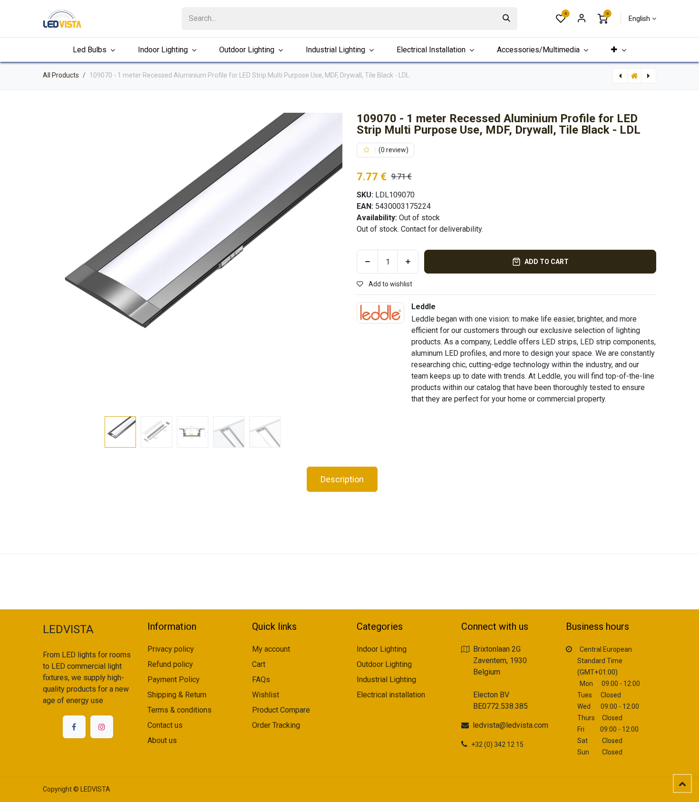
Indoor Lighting (382, 649)
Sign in (581, 18)
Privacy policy (170, 649)
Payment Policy (173, 679)
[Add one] (408, 261)
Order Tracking (276, 725)
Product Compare (281, 709)
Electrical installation (391, 694)
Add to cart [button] (546, 261)
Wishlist (265, 694)
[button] (58, 262)
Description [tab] (342, 479)
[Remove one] (367, 261)
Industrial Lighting (386, 679)
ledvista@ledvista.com (510, 725)
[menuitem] (619, 50)
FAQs (261, 679)
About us (162, 740)
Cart (258, 664)
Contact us (165, 725)
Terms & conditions (179, 709)
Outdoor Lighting (384, 664)
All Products (61, 75)
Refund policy (170, 664)
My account (271, 649)
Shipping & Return (176, 694)
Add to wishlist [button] (389, 284)
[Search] (506, 18)
